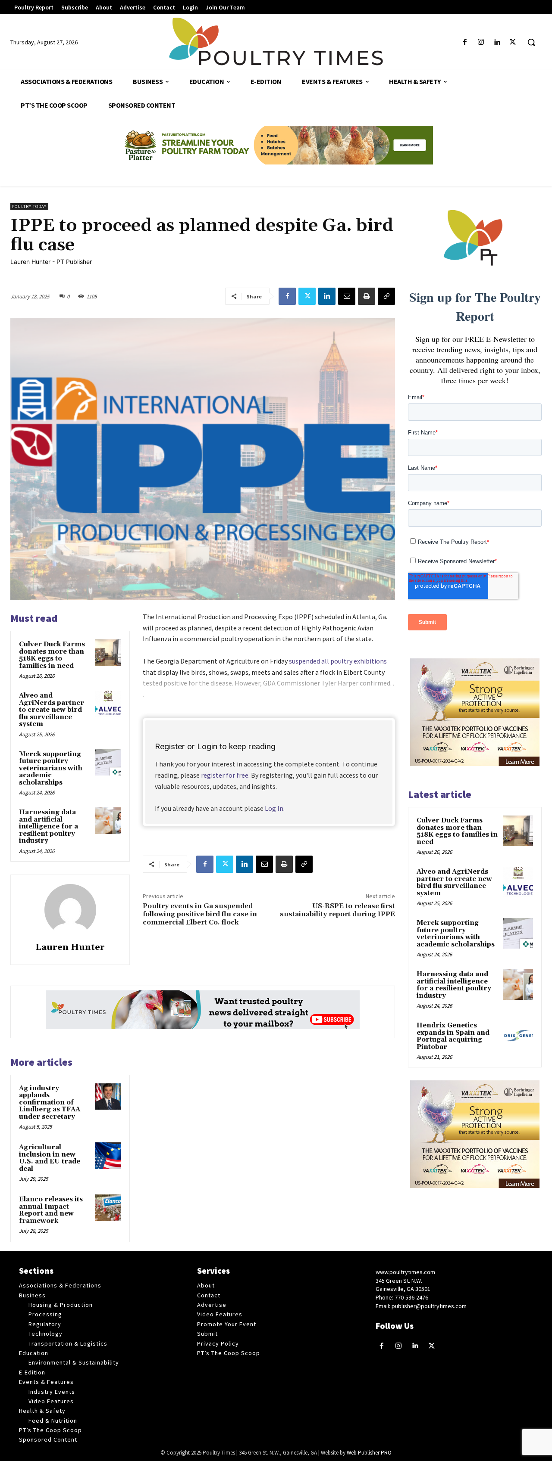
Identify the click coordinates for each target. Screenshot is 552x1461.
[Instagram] (480, 42)
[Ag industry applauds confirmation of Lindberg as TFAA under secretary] (108, 1096)
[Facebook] (464, 42)
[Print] (366, 296)
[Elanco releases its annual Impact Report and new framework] (108, 1207)
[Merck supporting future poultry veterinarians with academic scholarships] (108, 762)
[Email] (346, 296)
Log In (274, 808)
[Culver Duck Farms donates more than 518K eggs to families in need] (108, 652)
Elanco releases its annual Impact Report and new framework (51, 1210)
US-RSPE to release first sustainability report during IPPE (337, 910)
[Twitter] (513, 42)
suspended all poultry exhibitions (338, 661)
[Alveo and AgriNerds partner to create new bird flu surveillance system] (108, 704)
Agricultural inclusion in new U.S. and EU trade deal (49, 1158)
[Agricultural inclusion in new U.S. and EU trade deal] (108, 1155)
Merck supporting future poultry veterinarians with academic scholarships (50, 768)
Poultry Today (29, 206)
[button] (531, 42)
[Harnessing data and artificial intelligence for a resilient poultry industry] (108, 820)
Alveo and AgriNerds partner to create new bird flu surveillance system (51, 710)
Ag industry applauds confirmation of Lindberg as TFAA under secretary (49, 1102)
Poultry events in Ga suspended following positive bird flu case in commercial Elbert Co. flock (200, 914)
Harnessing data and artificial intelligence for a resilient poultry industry (48, 826)
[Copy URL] (386, 296)
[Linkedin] (497, 42)
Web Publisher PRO (369, 1452)
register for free (224, 775)
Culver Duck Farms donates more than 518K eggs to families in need (52, 655)
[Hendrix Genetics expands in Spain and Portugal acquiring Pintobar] (518, 1036)
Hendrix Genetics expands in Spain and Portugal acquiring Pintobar (453, 1036)
